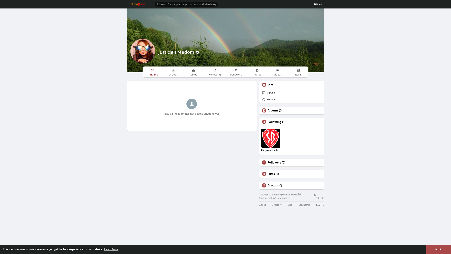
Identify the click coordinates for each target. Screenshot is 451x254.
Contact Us (304, 205)
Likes (271, 174)
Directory (277, 205)
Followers (274, 162)
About (262, 205)
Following (275, 121)
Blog (290, 205)
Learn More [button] (111, 249)
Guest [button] (319, 3)
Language (319, 197)
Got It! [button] (439, 249)
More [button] (319, 205)
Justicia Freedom (177, 52)
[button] (186, 4)
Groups (273, 185)
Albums (273, 110)
